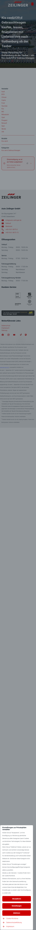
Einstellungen (17, 906)
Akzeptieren (16, 899)
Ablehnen (16, 913)
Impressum (10, 926)
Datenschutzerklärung (14, 922)
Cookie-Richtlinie (12, 918)
